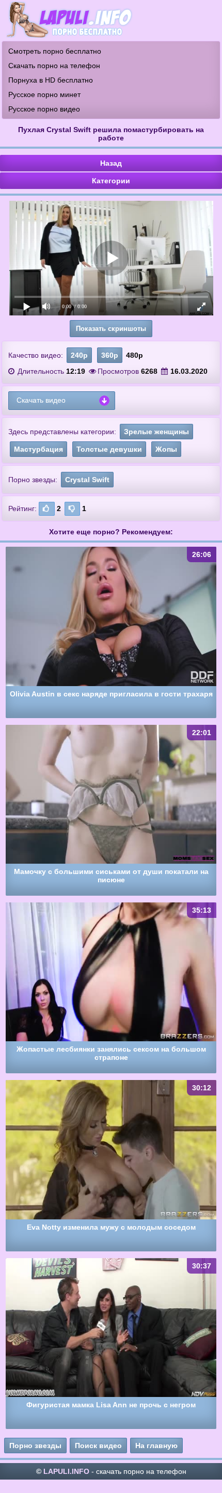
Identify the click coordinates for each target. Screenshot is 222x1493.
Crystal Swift (87, 479)
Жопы (166, 449)
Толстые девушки (109, 449)
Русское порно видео (44, 109)
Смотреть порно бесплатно (54, 51)
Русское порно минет (44, 94)
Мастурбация (38, 449)
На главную (156, 1445)
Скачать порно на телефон (54, 65)
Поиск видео (98, 1445)
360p (109, 355)
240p (79, 355)
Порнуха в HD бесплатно (50, 80)
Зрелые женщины (156, 431)
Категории (111, 181)
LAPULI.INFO (66, 1471)
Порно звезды (35, 1445)
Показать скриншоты (111, 328)
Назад (111, 163)
